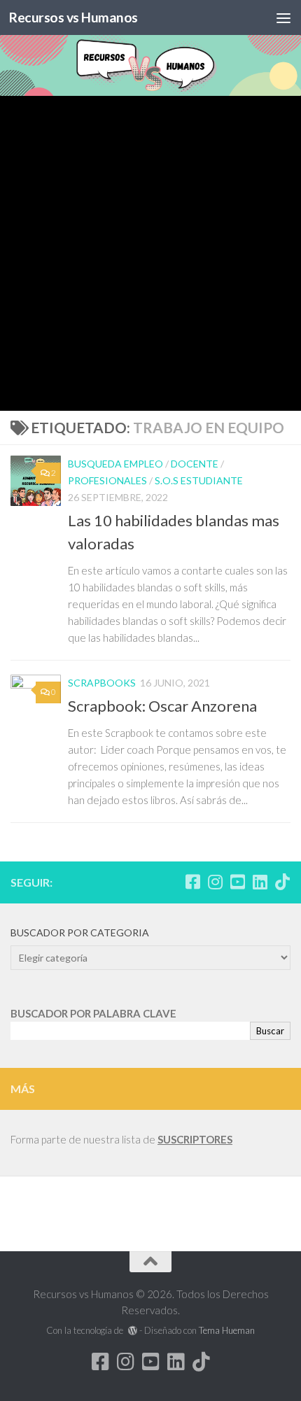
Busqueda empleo (115, 464)
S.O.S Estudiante (199, 480)
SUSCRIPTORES (195, 1139)
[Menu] (283, 17)
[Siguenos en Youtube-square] (237, 881)
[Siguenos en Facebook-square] (192, 881)
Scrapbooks (102, 683)
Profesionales (107, 480)
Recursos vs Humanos (73, 17)
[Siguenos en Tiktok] (282, 881)
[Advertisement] (150, 253)
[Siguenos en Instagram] (214, 881)
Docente (194, 464)
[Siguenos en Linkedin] (259, 881)
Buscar (270, 1030)
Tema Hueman (227, 1330)
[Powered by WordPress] (131, 1330)
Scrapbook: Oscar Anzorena (162, 705)
